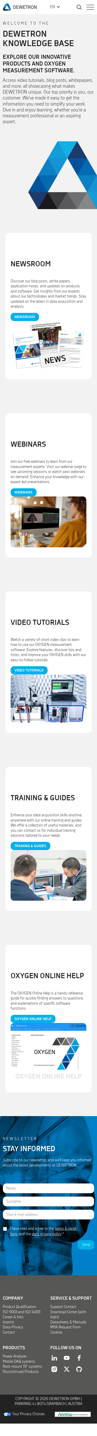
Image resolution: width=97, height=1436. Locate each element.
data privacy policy (46, 1234)
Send (86, 1245)
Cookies (56, 1332)
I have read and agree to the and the (44, 1231)
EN (52, 7)
